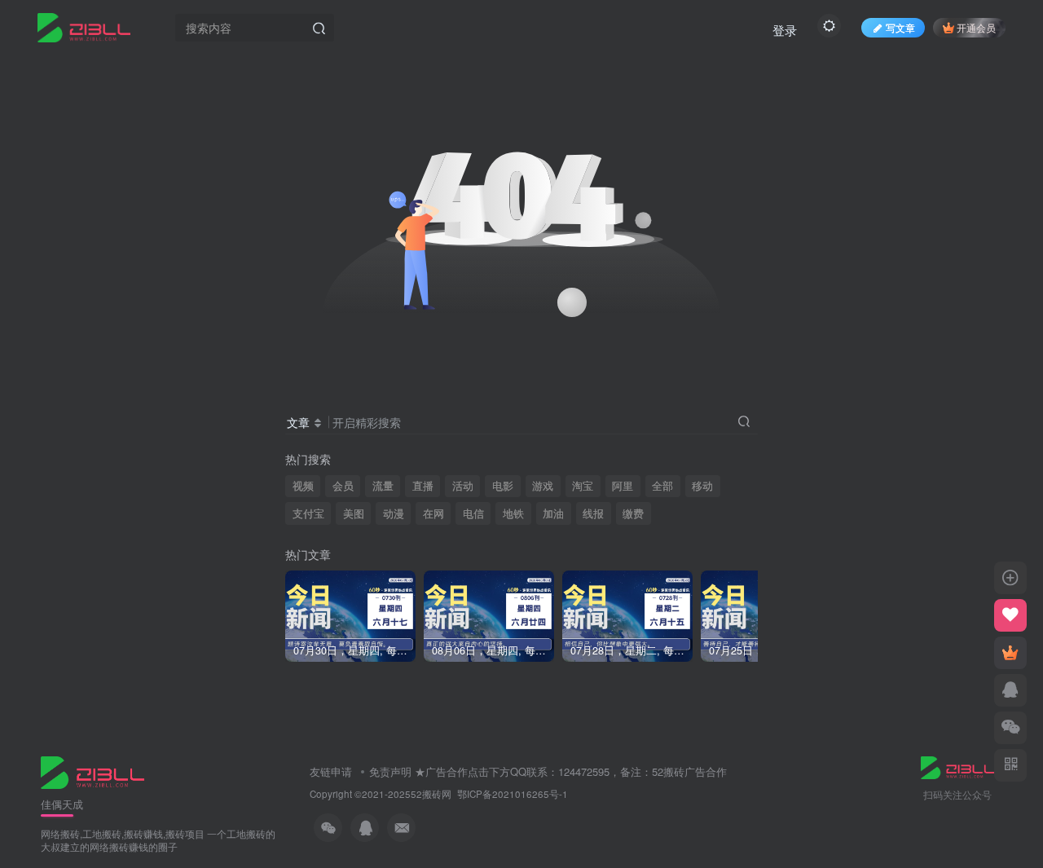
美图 (353, 513)
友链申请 (331, 771)
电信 (473, 513)
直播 (422, 485)
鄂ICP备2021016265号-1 (512, 793)
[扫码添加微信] (1010, 728)
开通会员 (976, 27)
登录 (784, 29)
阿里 (622, 485)
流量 (383, 485)
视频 (303, 485)
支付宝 (308, 513)
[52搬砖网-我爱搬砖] (92, 770)
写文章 (900, 27)
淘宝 (582, 485)
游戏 (542, 485)
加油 (553, 513)
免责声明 (390, 771)
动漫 (393, 513)
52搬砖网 (431, 793)
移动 (702, 485)
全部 (662, 485)
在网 (433, 513)
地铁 (513, 513)
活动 (462, 485)
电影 (502, 485)
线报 (593, 513)
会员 (343, 485)
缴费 (633, 513)
